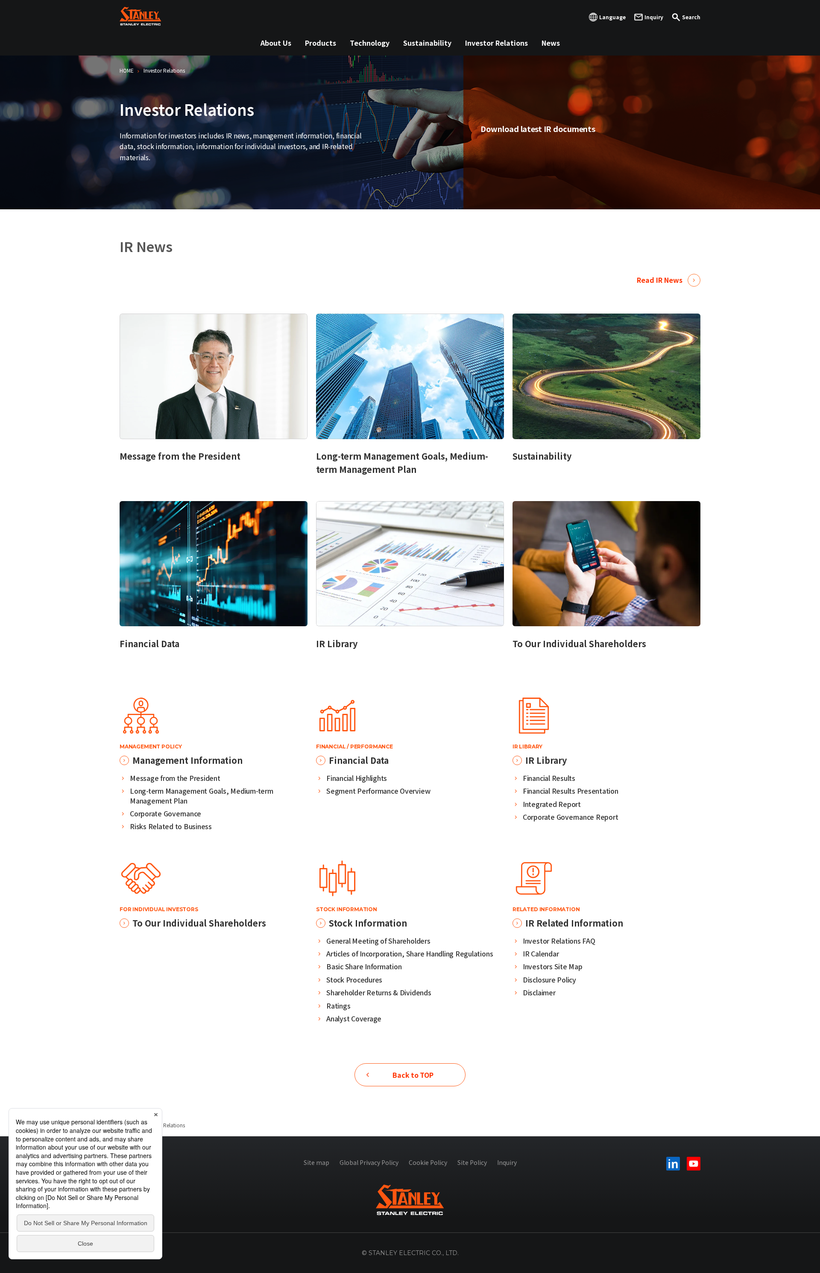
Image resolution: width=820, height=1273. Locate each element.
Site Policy (472, 1162)
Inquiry (507, 1162)
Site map (316, 1162)
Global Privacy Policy (369, 1162)
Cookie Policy (428, 1162)
